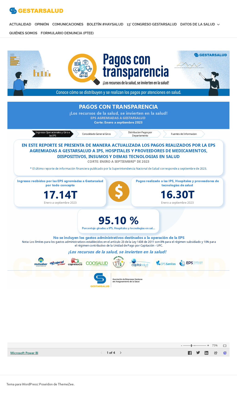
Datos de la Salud (197, 24)
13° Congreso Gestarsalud (152, 24)
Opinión (42, 24)
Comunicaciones (67, 24)
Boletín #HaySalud (105, 24)
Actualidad (20, 24)
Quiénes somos (23, 33)
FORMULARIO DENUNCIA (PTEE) (67, 33)
